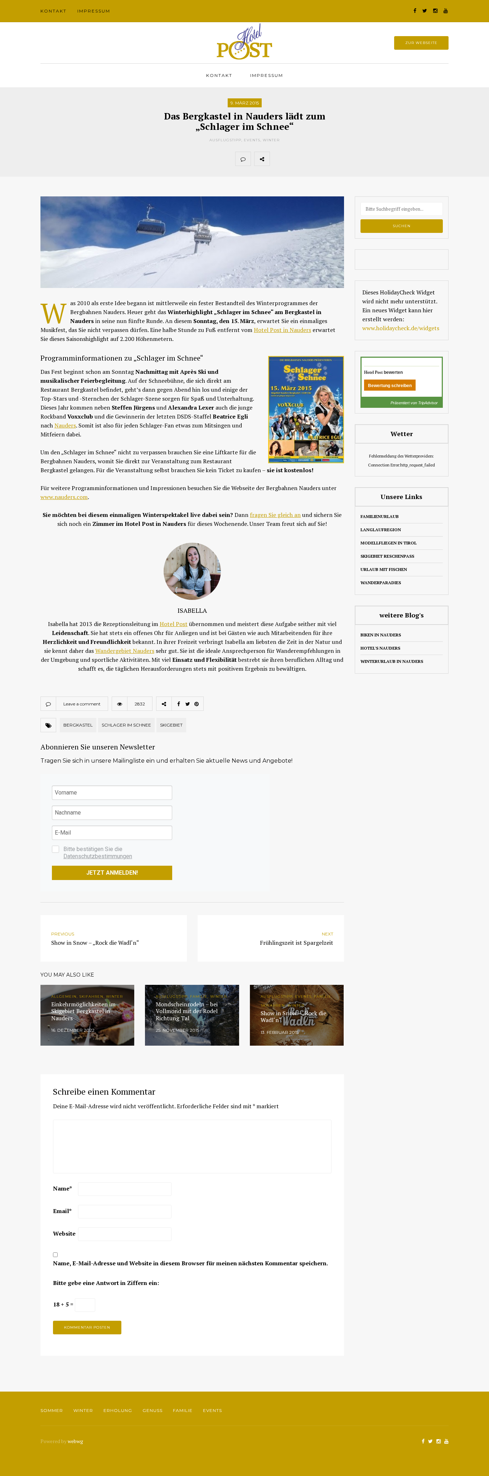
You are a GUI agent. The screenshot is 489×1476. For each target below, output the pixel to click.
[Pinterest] (309, 159)
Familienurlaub (379, 516)
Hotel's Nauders (380, 648)
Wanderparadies (380, 582)
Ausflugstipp (225, 140)
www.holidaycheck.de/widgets (400, 328)
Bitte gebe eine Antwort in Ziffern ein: (106, 1283)
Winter (271, 140)
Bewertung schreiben (390, 385)
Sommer (51, 1410)
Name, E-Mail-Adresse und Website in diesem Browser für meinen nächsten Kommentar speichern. (190, 1263)
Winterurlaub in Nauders (391, 661)
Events (252, 140)
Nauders (65, 425)
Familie (183, 1410)
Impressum (93, 11)
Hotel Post (174, 624)
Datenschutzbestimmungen (97, 856)
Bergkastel (78, 725)
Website (64, 1233)
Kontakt (53, 11)
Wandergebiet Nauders (124, 651)
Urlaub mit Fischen (383, 569)
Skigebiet (171, 725)
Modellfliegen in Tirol (388, 543)
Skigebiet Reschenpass (387, 556)
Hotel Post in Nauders (282, 330)
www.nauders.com (64, 497)
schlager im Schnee (126, 725)
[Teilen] (277, 159)
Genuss (152, 1410)
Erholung (117, 1410)
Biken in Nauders (380, 634)
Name (62, 1188)
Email (62, 1211)
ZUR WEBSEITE (421, 42)
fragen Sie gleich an (275, 515)
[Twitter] (293, 159)
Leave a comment (82, 704)
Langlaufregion (380, 529)
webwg (76, 1441)
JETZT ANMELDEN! (112, 872)
